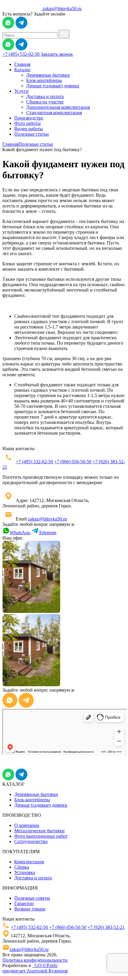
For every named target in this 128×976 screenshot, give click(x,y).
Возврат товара (29, 908)
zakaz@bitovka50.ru (62, 8)
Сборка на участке (45, 101)
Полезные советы (32, 898)
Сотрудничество (31, 841)
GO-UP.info (44, 965)
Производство (28, 117)
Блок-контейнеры (44, 80)
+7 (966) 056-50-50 (72, 461)
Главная (22, 64)
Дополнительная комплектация (58, 107)
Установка (24, 872)
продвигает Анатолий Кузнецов (35, 970)
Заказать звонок (57, 54)
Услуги (21, 91)
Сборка (21, 867)
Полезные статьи (31, 134)
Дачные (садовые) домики (52, 85)
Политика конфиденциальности (35, 960)
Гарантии (24, 903)
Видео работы (28, 128)
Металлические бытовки (39, 830)
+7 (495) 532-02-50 (21, 54)
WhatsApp (20, 532)
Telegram (47, 532)
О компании (26, 825)
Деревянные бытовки (48, 75)
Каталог (22, 69)
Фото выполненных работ (41, 836)
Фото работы (27, 123)
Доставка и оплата (45, 96)
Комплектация (29, 861)
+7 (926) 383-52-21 (106, 927)
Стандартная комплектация (54, 112)
